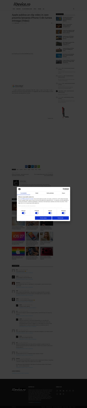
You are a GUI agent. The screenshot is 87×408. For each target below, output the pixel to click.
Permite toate (60, 217)
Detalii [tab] (37, 193)
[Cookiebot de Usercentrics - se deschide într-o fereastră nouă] (63, 189)
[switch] (37, 213)
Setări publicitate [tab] (50, 193)
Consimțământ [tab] (23, 193)
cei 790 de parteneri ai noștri (27, 198)
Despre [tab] (63, 193)
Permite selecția (43, 217)
